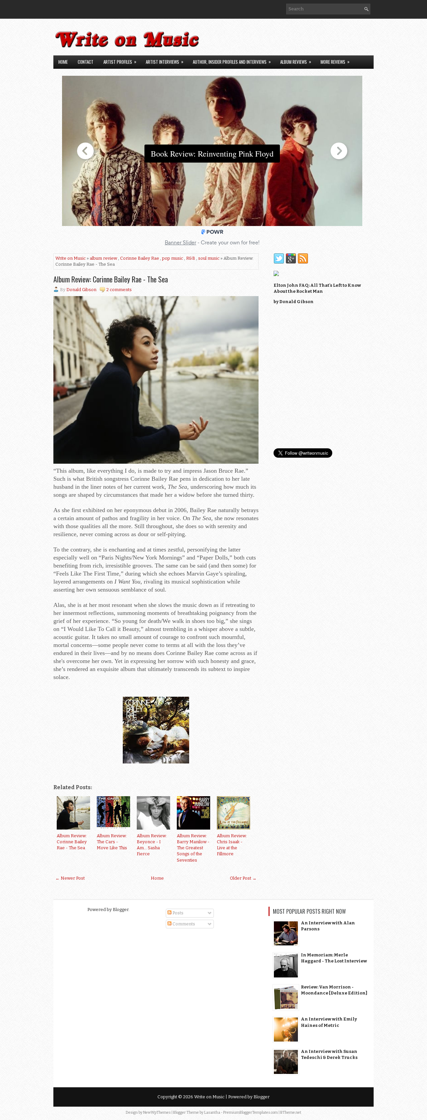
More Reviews (335, 61)
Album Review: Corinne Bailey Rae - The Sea (110, 279)
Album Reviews (295, 61)
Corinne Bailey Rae (139, 258)
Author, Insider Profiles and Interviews (232, 61)
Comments (183, 923)
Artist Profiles (119, 61)
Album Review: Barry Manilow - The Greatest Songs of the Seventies (193, 848)
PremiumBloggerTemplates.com (250, 1112)
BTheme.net (290, 1112)
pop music (172, 258)
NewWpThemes (157, 1112)
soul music (209, 258)
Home (63, 61)
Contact (85, 61)
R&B (190, 258)
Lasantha (212, 1112)
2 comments (119, 289)
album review (103, 258)
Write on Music (70, 258)
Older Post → (243, 878)
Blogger (120, 909)
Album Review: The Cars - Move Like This (112, 841)
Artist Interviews (164, 61)
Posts (177, 912)
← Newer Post (70, 878)
